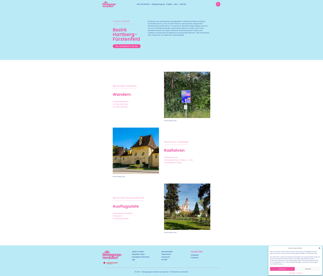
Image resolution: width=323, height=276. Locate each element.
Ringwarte (118, 216)
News (176, 4)
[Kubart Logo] (112, 258)
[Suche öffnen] (218, 4)
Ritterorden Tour (172, 157)
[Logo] (109, 4)
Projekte (169, 4)
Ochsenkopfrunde (121, 104)
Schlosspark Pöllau (121, 219)
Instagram (195, 255)
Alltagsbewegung (158, 4)
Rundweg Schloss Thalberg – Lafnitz (179, 160)
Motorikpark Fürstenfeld (123, 213)
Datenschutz (292, 273)
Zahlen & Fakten (138, 252)
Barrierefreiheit (167, 252)
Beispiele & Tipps (138, 254)
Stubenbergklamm (121, 101)
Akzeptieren (282, 269)
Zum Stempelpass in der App (127, 46)
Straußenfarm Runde (174, 163)
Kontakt (164, 259)
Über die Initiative (143, 4)
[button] (319, 248)
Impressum (299, 273)
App (133, 259)
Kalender (183, 4)
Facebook (194, 258)
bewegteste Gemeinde (140, 257)
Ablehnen (308, 269)
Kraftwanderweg (120, 107)
